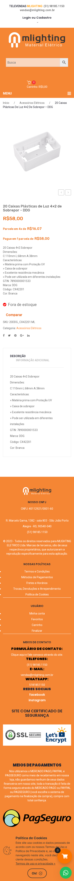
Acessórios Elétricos (32, 102)
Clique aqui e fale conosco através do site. (37, 654)
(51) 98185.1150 (54, 6)
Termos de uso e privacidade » (35, 863)
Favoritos (37, 619)
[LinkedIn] (28, 335)
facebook (37, 694)
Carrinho (37, 625)
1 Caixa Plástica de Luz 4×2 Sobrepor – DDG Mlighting (61, 193)
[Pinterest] (15, 335)
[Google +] (22, 335)
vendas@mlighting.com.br (37, 10)
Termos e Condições (37, 571)
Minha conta (37, 613)
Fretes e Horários (37, 583)
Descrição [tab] (18, 356)
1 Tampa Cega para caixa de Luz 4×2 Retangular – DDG (68, 193)
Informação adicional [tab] (32, 360)
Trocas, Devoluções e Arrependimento (37, 588)
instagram (37, 700)
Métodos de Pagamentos (37, 577)
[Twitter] (9, 335)
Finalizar (37, 630)
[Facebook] (4, 335)
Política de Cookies (37, 594)
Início (6, 102)
